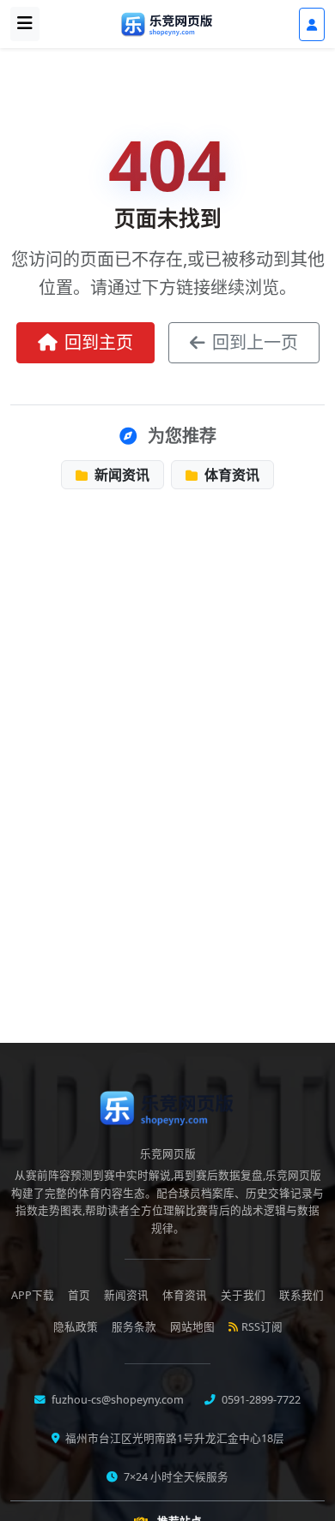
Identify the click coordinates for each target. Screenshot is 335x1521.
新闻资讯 (120, 474)
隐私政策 (75, 1327)
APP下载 (32, 1295)
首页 (79, 1295)
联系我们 (301, 1295)
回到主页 (98, 342)
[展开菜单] (25, 24)
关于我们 (243, 1295)
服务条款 (134, 1327)
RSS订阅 (262, 1327)
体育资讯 (230, 474)
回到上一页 (255, 342)
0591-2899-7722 (260, 1399)
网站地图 (192, 1327)
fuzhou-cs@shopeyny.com (116, 1399)
